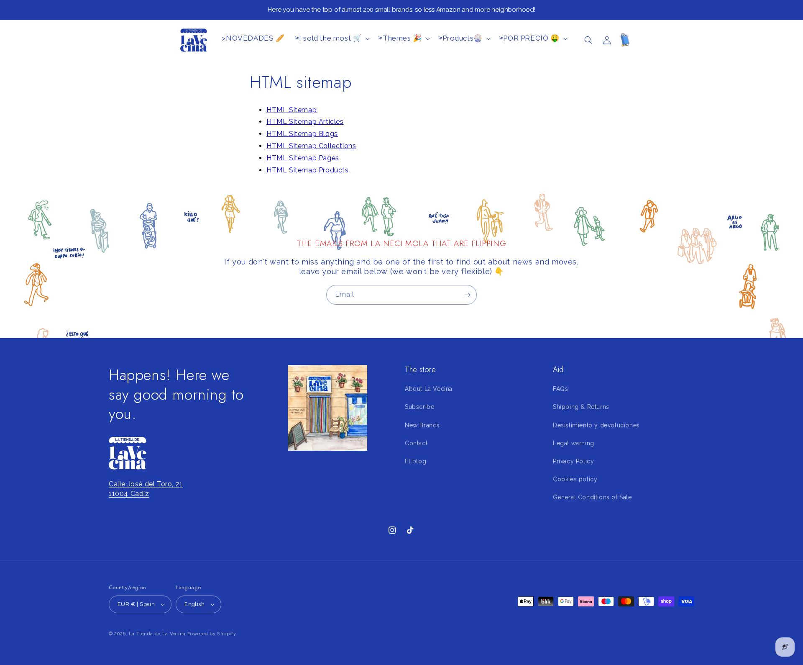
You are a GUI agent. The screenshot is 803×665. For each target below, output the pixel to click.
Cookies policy (575, 479)
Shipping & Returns (581, 407)
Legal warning (573, 443)
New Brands (422, 425)
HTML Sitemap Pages (302, 158)
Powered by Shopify (211, 634)
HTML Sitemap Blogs (302, 134)
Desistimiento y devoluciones (596, 425)
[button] (588, 40)
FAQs (560, 389)
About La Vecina (429, 389)
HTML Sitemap (291, 110)
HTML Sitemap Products (307, 170)
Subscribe (419, 407)
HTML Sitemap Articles (305, 122)
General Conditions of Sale (592, 497)
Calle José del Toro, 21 (146, 484)
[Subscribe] (467, 295)
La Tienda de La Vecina (157, 634)
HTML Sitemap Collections (311, 146)
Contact (416, 443)
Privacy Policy (573, 461)
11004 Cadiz (129, 494)
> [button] (328, 38)
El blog (415, 461)
